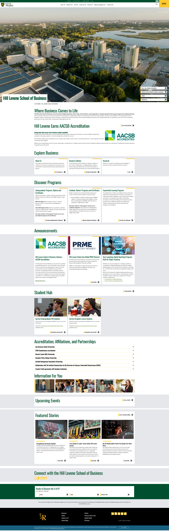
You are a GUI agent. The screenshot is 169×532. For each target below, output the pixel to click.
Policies (86, 513)
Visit (72, 494)
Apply (41, 494)
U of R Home (37, 103)
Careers (63, 516)
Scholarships (128, 291)
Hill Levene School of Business (50, 103)
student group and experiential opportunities (52, 326)
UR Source (86, 520)
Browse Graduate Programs (90, 220)
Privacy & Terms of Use (90, 516)
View (129, 172)
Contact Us (144, 100)
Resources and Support (57, 332)
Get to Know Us (59, 172)
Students (69, 1)
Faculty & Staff (76, 1)
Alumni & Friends (85, 1)
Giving (143, 96)
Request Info (104, 494)
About (62, 4)
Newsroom (64, 513)
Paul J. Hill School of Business (149, 88)
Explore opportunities (91, 172)
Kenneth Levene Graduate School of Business (153, 92)
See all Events (127, 400)
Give (92, 1)
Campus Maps (65, 520)
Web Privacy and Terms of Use (57, 528)
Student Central (88, 518)
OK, (123, 527)
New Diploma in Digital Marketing (113, 279)
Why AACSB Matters (126, 125)
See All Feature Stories (124, 415)
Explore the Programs (124, 220)
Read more (94, 282)
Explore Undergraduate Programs (54, 220)
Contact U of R (65, 518)
